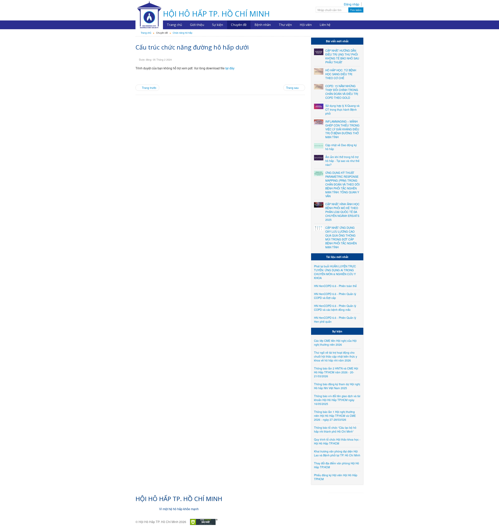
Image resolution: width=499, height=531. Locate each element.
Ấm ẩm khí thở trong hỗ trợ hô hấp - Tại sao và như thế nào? (342, 161)
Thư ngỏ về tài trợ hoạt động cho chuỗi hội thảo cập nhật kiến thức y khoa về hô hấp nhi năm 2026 (335, 356)
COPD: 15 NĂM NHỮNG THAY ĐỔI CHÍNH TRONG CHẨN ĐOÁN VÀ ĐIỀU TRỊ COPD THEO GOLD (341, 92)
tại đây (229, 68)
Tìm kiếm (356, 10)
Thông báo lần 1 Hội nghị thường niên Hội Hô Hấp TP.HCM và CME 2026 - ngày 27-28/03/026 (335, 415)
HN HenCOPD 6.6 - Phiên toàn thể (335, 286)
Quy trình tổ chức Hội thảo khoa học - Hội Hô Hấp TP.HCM (337, 441)
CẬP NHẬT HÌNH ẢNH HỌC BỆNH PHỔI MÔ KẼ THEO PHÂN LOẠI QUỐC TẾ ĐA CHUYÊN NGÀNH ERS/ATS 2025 (342, 212)
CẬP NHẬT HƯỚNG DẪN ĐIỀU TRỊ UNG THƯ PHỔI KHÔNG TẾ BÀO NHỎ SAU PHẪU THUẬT (342, 56)
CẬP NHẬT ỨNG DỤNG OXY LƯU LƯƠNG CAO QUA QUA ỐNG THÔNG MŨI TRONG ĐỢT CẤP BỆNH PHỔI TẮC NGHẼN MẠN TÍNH (341, 237)
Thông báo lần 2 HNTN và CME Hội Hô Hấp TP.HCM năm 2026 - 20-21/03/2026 (336, 372)
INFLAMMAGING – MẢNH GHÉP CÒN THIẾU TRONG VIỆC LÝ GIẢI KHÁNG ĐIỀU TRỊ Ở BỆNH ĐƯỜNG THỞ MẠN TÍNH (342, 129)
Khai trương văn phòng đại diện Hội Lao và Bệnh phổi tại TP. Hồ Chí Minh (337, 453)
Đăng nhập (351, 4)
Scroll (489, 521)
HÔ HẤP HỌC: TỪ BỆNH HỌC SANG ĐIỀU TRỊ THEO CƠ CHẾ (340, 74)
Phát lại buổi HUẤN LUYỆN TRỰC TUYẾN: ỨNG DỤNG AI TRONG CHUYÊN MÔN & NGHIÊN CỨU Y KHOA (335, 272)
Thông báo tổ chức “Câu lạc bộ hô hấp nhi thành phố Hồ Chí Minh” (335, 429)
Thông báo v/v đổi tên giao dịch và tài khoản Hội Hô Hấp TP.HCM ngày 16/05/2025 (337, 400)
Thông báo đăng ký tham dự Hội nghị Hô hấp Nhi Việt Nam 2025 (337, 386)
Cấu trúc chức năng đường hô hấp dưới (192, 47)
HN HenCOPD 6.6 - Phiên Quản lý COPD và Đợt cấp (335, 296)
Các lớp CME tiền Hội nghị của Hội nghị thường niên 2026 (335, 342)
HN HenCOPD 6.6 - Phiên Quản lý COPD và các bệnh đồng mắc (335, 308)
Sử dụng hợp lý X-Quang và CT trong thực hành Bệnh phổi (342, 109)
